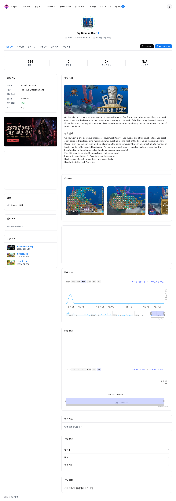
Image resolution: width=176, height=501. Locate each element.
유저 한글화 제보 (164, 46)
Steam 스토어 (17, 205)
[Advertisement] (30, 170)
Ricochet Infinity (25, 246)
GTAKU (14, 497)
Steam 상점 (148, 46)
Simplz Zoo (22, 254)
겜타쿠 (13, 6)
